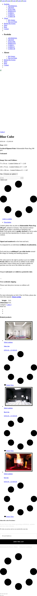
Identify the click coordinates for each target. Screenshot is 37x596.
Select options (8, 342)
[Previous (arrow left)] (1, 595)
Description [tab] (7, 222)
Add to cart (4, 180)
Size (1, 174)
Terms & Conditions (25, 547)
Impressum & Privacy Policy (9, 547)
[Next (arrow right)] (3, 595)
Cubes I (2, 132)
